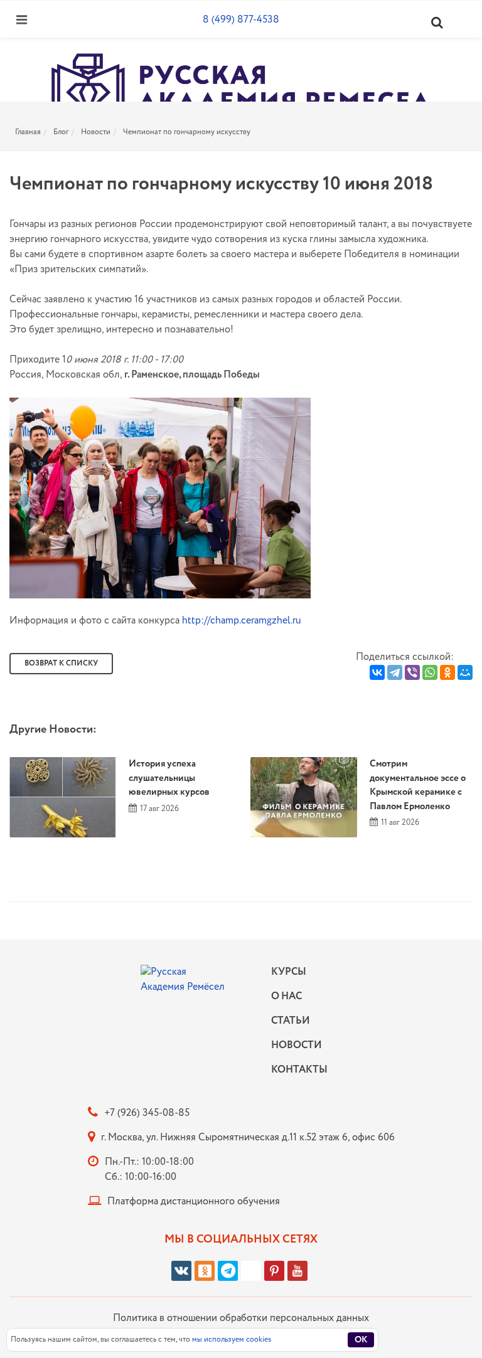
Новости (95, 132)
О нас (286, 996)
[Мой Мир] (465, 672)
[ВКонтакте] (377, 672)
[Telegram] (394, 672)
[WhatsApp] (429, 672)
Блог (60, 132)
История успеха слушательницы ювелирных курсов (169, 778)
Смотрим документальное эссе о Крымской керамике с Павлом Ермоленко (418, 785)
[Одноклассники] (447, 672)
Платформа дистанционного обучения (193, 1201)
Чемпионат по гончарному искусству (186, 132)
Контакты (296, 1070)
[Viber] (412, 672)
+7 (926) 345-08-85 (147, 1113)
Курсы (288, 972)
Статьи (290, 1021)
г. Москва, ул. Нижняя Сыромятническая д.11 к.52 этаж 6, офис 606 (248, 1137)
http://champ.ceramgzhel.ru (241, 620)
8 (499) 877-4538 (241, 20)
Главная (28, 132)
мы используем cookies (231, 1339)
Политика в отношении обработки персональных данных (241, 1318)
